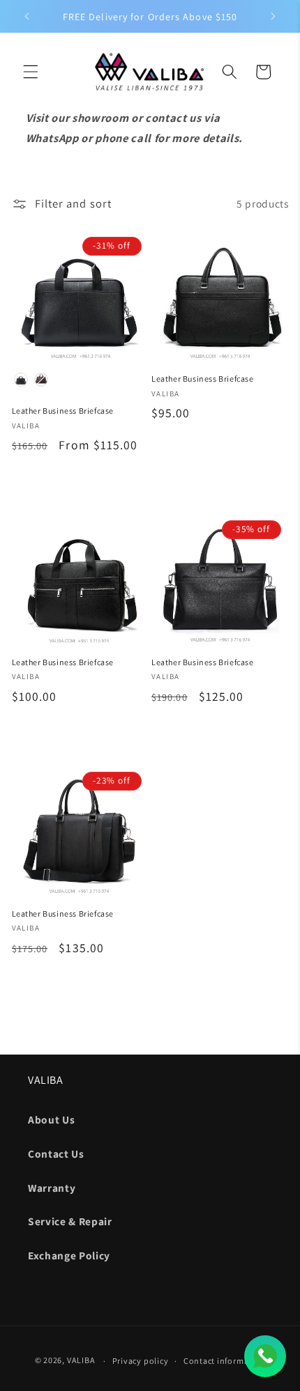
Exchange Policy (69, 1255)
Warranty (51, 1188)
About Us (51, 1119)
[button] (30, 71)
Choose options (80, 481)
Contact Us (56, 1153)
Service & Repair (70, 1221)
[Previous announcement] (27, 16)
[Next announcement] (273, 16)
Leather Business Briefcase (63, 410)
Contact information (224, 1360)
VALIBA (81, 1360)
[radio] (21, 380)
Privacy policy (140, 1360)
